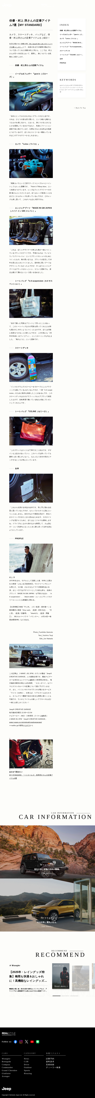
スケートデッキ (65, 51)
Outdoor (28, 1067)
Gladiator (6, 1073)
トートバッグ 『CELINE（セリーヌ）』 (71, 55)
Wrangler (6, 1059)
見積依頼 (50, 1065)
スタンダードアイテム (68, 90)
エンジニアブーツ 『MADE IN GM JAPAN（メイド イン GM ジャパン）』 (71, 43)
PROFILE (63, 63)
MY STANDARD (76, 85)
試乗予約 (50, 1059)
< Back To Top (80, 108)
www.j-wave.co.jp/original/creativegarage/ (25, 722)
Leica (68, 85)
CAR (26, 1062)
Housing (28, 1073)
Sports (27, 1070)
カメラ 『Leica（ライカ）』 (69, 38)
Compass (6, 1065)
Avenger (6, 1076)
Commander (7, 1067)
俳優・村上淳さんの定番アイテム (71, 30)
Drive (26, 1065)
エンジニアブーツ (65, 87)
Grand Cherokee (9, 1070)
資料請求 (50, 1062)
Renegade (6, 1062)
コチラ (27, 725)
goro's (62, 85)
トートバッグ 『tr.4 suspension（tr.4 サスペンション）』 (71, 47)
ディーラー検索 (53, 1067)
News (26, 1059)
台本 (61, 59)
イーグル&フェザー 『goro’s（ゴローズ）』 (71, 35)
